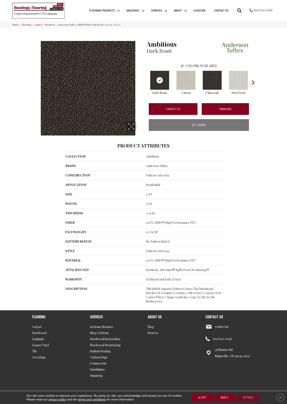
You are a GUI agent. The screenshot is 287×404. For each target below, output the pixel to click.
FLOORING (38, 316)
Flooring (27, 24)
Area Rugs (133, 10)
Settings (248, 397)
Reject (224, 397)
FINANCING (225, 109)
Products (50, 24)
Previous (144, 76)
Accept (202, 397)
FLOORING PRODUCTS (102, 10)
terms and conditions (92, 399)
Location (199, 10)
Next (253, 76)
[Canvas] (185, 80)
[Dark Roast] (159, 80)
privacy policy (57, 399)
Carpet (38, 24)
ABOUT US (155, 316)
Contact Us (221, 10)
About (178, 10)
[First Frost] (238, 80)
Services (156, 10)
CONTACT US (214, 316)
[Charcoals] (212, 80)
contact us (221, 327)
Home (15, 24)
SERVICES (96, 316)
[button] (118, 11)
